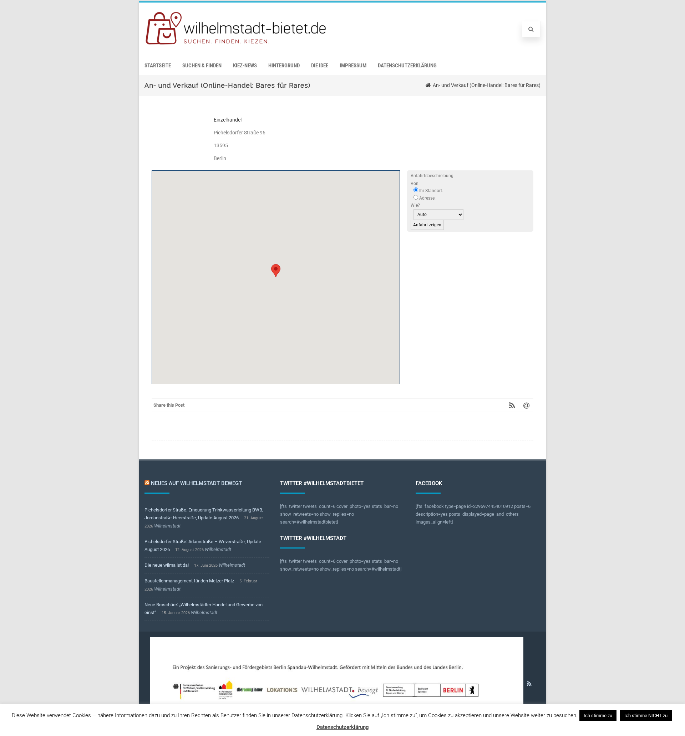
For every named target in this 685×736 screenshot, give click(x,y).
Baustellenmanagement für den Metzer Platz (189, 580)
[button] (275, 270)
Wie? (415, 205)
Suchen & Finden (202, 65)
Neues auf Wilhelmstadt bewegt (196, 483)
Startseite (157, 65)
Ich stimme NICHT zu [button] (646, 715)
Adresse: (427, 198)
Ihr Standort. (430, 190)
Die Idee (319, 65)
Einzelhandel (228, 120)
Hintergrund (284, 65)
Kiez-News (245, 65)
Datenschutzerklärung (407, 65)
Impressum (353, 65)
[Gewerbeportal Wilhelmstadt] (236, 45)
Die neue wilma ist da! (166, 565)
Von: (415, 183)
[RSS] (512, 405)
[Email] (526, 405)
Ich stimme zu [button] (598, 715)
